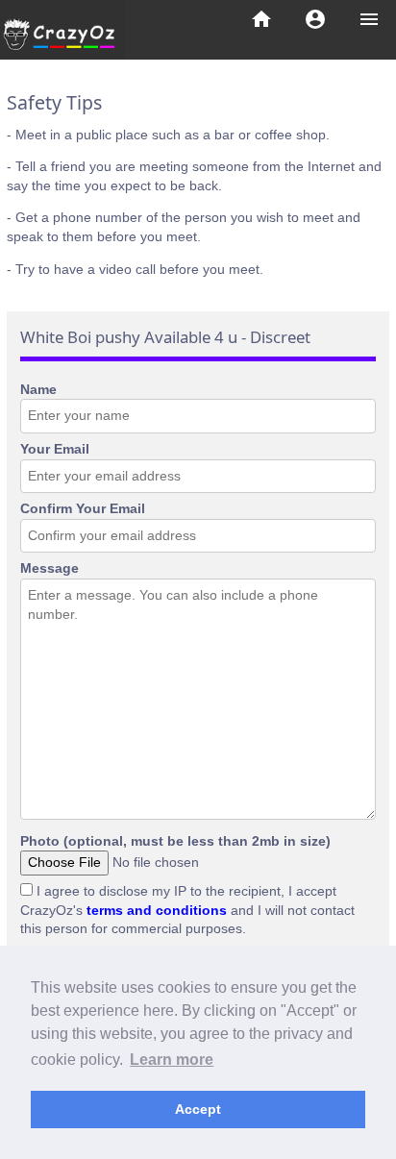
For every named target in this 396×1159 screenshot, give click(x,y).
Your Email (54, 448)
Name (38, 389)
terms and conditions (157, 910)
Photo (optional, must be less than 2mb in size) (175, 841)
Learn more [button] (171, 1059)
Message (49, 568)
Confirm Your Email (82, 508)
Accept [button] (198, 1109)
